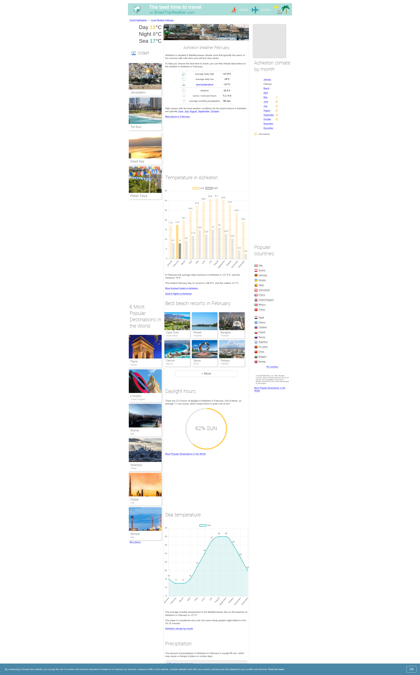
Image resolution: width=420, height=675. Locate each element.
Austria (262, 270)
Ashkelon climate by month (179, 628)
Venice (135, 534)
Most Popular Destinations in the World (185, 454)
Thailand (263, 327)
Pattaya (225, 360)
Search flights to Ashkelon (178, 293)
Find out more (276, 669)
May (265, 97)
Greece (262, 322)
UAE (132, 502)
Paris (134, 361)
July (187, 111)
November (268, 123)
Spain (261, 285)
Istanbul (136, 465)
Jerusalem (138, 92)
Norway (262, 361)
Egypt (261, 317)
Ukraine (262, 280)
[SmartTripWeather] (210, 15)
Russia (262, 337)
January (267, 79)
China (261, 351)
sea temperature (204, 84)
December (268, 128)
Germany (263, 275)
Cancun (170, 360)
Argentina (263, 342)
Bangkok (226, 332)
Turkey (133, 468)
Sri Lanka (263, 347)
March (266, 88)
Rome (134, 430)
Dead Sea (137, 161)
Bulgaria (262, 356)
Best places (135, 542)
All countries (272, 367)
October (215, 111)
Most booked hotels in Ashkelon (181, 288)
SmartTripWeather (138, 20)
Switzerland (264, 290)
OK (411, 669)
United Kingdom (138, 399)
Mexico (262, 304)
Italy (132, 434)
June (180, 111)
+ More (206, 373)
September (204, 111)
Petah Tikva (138, 196)
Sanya (197, 360)
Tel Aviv (135, 127)
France (133, 365)
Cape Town (172, 332)
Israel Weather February (162, 20)
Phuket (197, 332)
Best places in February (177, 116)
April (265, 93)
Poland (262, 332)
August (193, 111)
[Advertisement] (206, 143)
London (135, 396)
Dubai (134, 499)
